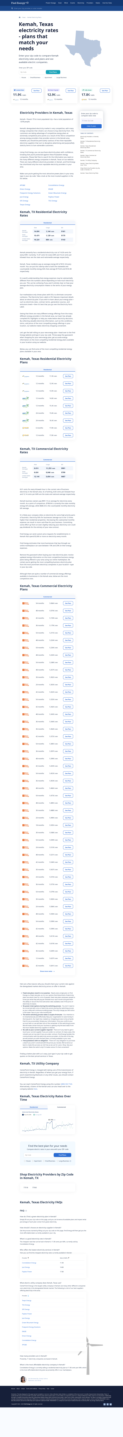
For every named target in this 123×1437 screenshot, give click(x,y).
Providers (90, 3)
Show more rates (46, 971)
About (18, 1388)
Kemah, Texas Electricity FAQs (89, 173)
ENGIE (50, 189)
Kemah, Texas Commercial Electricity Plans (88, 156)
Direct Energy (25, 189)
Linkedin (111, 1404)
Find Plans (53, 72)
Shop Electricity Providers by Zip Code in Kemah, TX (90, 169)
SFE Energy (24, 201)
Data (48, 1388)
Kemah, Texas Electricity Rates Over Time (89, 164)
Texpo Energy (25, 205)
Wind (66, 3)
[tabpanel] (47, 234)
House (24, 77)
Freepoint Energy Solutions (30, 193)
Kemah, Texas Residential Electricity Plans (88, 146)
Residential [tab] (48, 223)
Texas (24, 17)
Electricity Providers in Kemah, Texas (89, 137)
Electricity (81, 3)
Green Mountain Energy (57, 193)
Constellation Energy (56, 185)
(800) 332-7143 (66, 1084)
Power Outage (51, 3)
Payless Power (53, 197)
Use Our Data (107, 3)
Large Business (61, 77)
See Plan (36, 91)
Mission (13, 1388)
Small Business (35, 77)
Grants (72, 3)
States (98, 3)
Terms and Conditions (31, 1388)
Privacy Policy (42, 1388)
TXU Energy (52, 201)
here (35, 1089)
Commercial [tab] (47, 460)
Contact (23, 1388)
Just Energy (24, 197)
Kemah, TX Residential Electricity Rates (90, 142)
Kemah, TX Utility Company (88, 160)
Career (52, 1388)
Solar (60, 3)
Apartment (48, 77)
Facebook (108, 1404)
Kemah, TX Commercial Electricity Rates (90, 151)
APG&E (22, 185)
